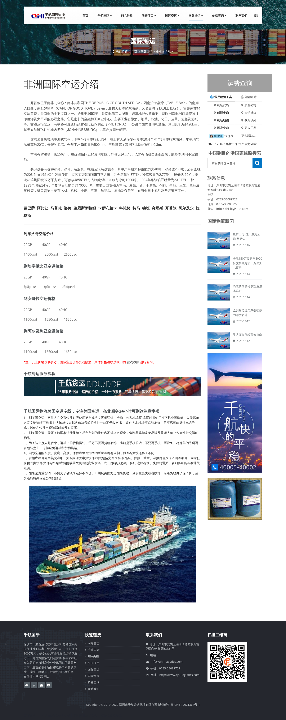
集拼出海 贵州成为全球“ (241, 144)
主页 (134, 52)
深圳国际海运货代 (85, 715)
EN (256, 15)
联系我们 (241, 15)
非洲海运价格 (164, 52)
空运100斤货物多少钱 (56, 715)
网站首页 (92, 643)
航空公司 (250, 105)
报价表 (228, 136)
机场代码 (223, 105)
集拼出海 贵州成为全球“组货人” (246, 236)
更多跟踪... (248, 136)
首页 (85, 15)
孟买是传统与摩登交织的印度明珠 (247, 312)
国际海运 (195, 15)
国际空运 (171, 15)
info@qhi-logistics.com (167, 662)
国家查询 (223, 128)
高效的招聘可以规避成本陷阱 (247, 288)
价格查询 (218, 15)
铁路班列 (250, 120)
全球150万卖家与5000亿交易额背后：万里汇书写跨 (247, 263)
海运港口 (250, 113)
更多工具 (250, 128)
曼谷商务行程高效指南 (247, 335)
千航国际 (104, 15)
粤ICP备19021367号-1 (185, 705)
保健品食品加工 (111, 715)
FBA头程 (127, 15)
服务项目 (148, 15)
